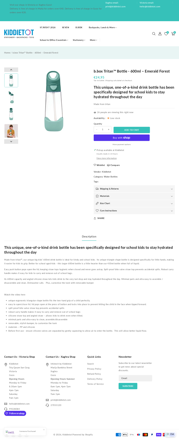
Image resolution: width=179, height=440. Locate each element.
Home (7, 52)
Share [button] (101, 218)
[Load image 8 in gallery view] (11, 131)
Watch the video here (14, 294)
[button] (154, 34)
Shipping (109, 80)
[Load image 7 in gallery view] (11, 114)
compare (115, 165)
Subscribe (128, 386)
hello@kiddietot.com (19, 403)
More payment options (122, 144)
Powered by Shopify (82, 434)
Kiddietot (106, 171)
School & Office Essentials (53, 40)
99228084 (14, 409)
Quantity (98, 123)
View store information (106, 158)
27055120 (56, 405)
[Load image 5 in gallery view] (11, 80)
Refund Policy (94, 374)
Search (90, 363)
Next (11, 141)
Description (89, 236)
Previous (11, 69)
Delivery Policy (95, 379)
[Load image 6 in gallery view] (11, 97)
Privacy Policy (94, 368)
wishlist (101, 165)
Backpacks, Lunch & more (102, 27)
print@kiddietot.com (61, 400)
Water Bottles (111, 176)
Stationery (78, 40)
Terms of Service (95, 384)
